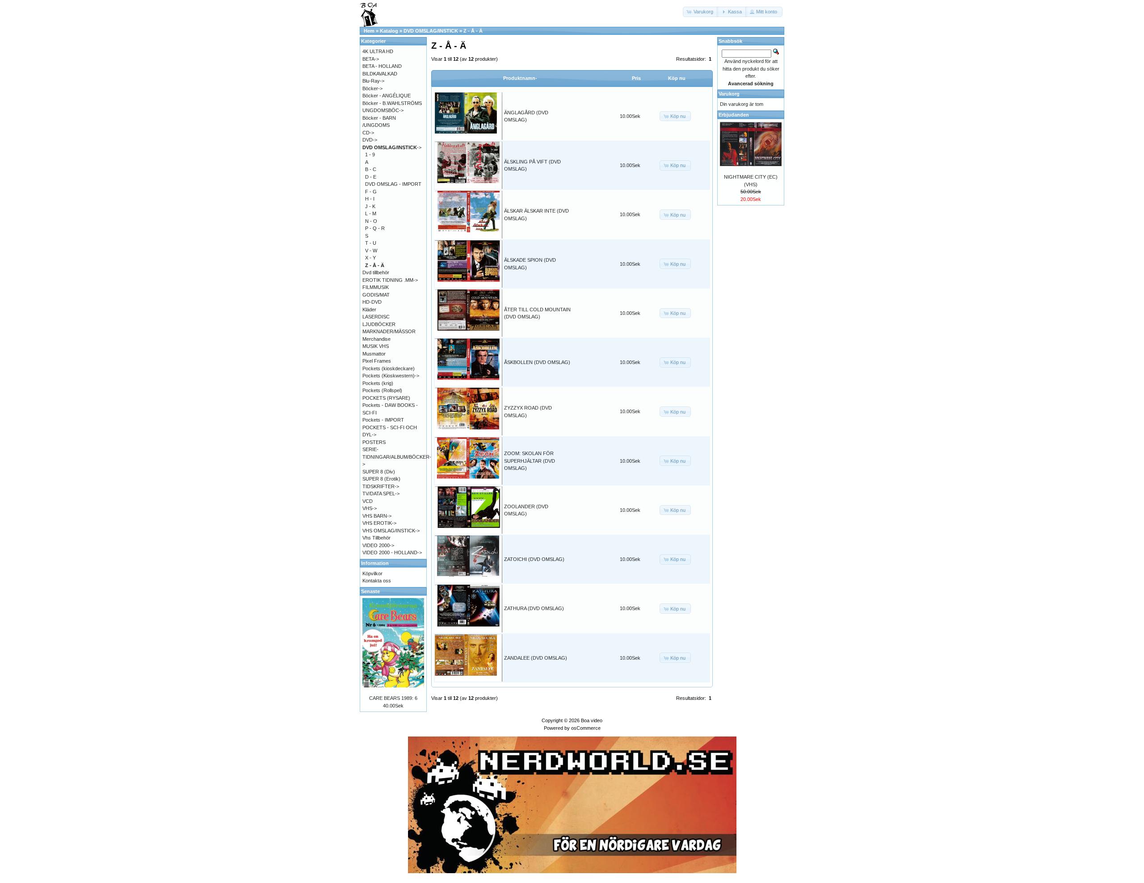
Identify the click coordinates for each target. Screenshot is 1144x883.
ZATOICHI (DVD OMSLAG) (534, 559)
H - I (369, 198)
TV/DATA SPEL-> (381, 493)
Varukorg (729, 93)
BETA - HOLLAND (382, 66)
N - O (371, 221)
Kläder (369, 309)
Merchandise (376, 339)
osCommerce (586, 728)
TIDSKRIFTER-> (380, 486)
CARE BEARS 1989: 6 (393, 698)
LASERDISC (376, 316)
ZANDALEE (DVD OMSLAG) (535, 658)
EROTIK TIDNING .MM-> (390, 280)
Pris (636, 78)
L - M (370, 213)
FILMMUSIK (375, 287)
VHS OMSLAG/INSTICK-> (391, 530)
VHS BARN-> (376, 516)
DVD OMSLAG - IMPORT (393, 184)
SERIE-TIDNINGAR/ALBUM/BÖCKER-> (396, 457)
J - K (370, 206)
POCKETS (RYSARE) (386, 398)
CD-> (368, 132)
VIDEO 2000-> (378, 545)
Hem (369, 30)
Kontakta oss (376, 580)
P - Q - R (375, 228)
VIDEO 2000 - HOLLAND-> (392, 552)
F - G (371, 191)
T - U (370, 243)
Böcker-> (372, 88)
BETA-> (370, 59)
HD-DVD (372, 302)
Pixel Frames (376, 361)
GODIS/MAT (376, 294)
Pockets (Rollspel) (382, 390)
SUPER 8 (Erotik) (381, 478)
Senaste (370, 591)
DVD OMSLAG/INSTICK (431, 30)
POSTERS (374, 442)
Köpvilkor (372, 573)
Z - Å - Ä (473, 30)
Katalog (389, 30)
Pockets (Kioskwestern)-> (390, 375)
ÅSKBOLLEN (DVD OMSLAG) (537, 362)
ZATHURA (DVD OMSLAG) (534, 608)
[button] (701, 12)
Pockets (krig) (377, 383)
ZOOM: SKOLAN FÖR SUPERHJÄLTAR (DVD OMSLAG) (529, 461)
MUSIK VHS (375, 346)
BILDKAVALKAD (379, 73)
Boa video (591, 720)
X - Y (370, 257)
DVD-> (369, 139)
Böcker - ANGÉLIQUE (386, 95)
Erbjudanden (734, 114)
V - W (371, 250)
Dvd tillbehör (375, 272)
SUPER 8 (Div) (378, 471)
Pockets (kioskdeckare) (388, 368)
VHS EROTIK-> (379, 523)
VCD (367, 501)
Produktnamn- (520, 78)
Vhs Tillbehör (376, 537)
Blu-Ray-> (373, 81)
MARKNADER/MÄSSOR (389, 331)
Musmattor (374, 353)
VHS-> (369, 508)
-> (391, 147)
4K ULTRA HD (377, 51)
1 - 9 (370, 154)
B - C (370, 169)
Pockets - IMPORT (383, 420)
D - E (370, 177)
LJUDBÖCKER (378, 324)
